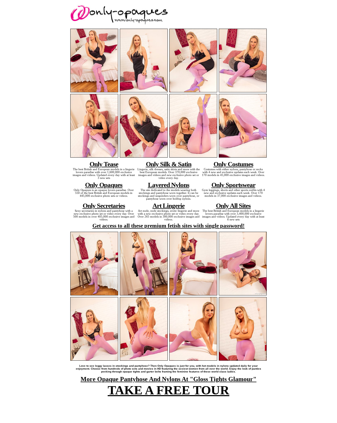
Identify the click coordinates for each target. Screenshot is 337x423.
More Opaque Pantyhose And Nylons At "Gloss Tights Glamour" (168, 379)
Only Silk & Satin (168, 164)
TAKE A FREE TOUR (168, 390)
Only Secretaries (104, 205)
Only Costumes (233, 164)
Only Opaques (103, 184)
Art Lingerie (168, 205)
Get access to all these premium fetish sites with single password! (168, 226)
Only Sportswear (233, 184)
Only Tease (104, 164)
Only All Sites (233, 205)
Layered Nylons (168, 184)
